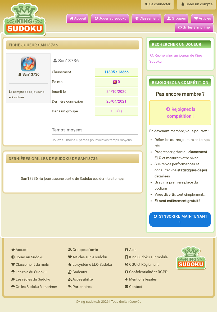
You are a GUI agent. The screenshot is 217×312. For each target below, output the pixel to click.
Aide (132, 249)
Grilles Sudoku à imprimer (36, 287)
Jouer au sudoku (112, 18)
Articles (205, 18)
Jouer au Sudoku (29, 257)
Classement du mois (32, 264)
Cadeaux (80, 272)
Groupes (179, 18)
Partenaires (82, 287)
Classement (149, 18)
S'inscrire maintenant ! (183, 219)
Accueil (80, 18)
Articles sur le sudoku (90, 257)
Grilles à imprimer (197, 27)
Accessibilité (83, 279)
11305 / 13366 (116, 72)
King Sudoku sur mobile (148, 257)
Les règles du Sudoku (33, 279)
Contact (135, 287)
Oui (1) (116, 111)
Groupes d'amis (85, 249)
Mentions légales (143, 279)
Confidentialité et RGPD (148, 272)
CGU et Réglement (144, 264)
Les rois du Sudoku (31, 272)
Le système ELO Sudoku (92, 264)
